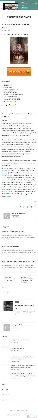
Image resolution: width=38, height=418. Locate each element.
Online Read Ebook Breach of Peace (13, 232)
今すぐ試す (24, 7)
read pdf (31, 187)
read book (4, 170)
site (6, 182)
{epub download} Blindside (10, 247)
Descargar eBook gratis (9, 105)
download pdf (9, 180)
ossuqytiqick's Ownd (19, 16)
